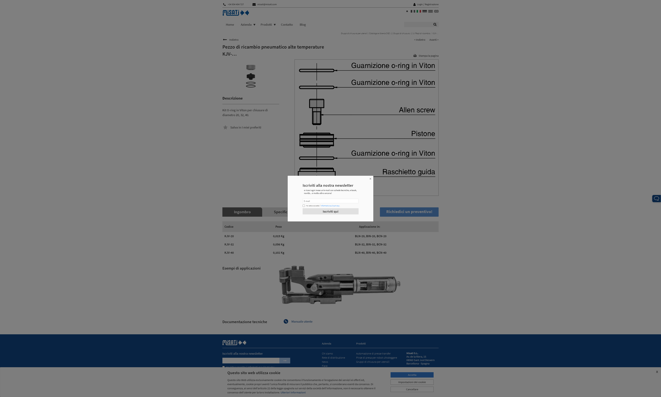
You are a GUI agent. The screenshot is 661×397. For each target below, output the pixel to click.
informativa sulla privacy (330, 205)
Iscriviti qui (330, 211)
